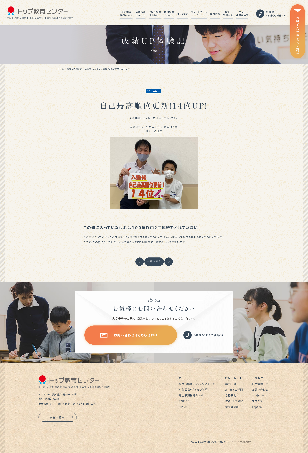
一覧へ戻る (154, 261)
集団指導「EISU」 (140, 13)
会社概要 (257, 378)
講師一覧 (230, 384)
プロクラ (257, 401)
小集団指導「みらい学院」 (194, 389)
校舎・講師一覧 (228, 13)
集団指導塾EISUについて (194, 384)
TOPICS (184, 401)
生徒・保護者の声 (242, 13)
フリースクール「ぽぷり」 (199, 13)
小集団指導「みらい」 (155, 13)
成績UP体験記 (74, 68)
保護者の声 (232, 407)
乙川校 (158, 131)
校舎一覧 (230, 378)
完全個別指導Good (191, 395)
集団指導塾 (171, 126)
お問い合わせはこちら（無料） (297, 36)
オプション (182, 13)
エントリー (258, 395)
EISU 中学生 (153, 91)
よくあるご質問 (234, 389)
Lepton (257, 407)
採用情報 (215, 13)
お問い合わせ (260, 389)
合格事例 (230, 395)
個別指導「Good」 (169, 13)
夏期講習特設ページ (126, 13)
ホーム (60, 68)
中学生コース (154, 126)
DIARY (183, 407)
